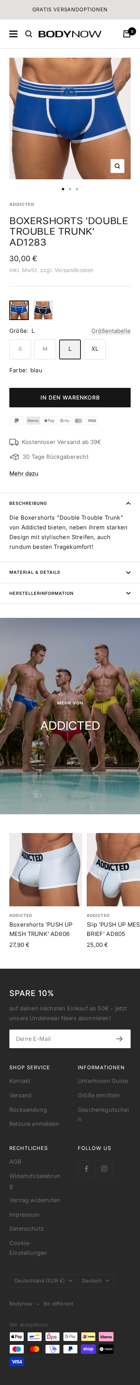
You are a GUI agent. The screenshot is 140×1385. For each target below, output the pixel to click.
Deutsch (92, 1280)
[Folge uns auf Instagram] (104, 1169)
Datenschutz (26, 1228)
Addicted (22, 204)
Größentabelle (111, 330)
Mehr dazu (23, 473)
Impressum (24, 1214)
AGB (15, 1161)
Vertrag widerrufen (34, 1200)
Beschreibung (28, 503)
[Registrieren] (119, 1039)
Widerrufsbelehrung (34, 1181)
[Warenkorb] (127, 33)
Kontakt (19, 1080)
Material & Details (34, 572)
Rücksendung (28, 1109)
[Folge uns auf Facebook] (86, 1169)
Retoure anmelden (34, 1123)
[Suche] (28, 33)
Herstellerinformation (41, 593)
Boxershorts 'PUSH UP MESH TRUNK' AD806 (41, 929)
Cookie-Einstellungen (28, 1248)
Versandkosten (73, 270)
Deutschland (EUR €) (39, 1280)
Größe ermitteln (99, 1095)
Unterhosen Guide (103, 1080)
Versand (20, 1095)
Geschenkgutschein (103, 1114)
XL (94, 348)
